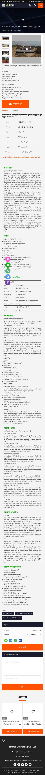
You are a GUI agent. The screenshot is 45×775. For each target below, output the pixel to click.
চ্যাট (40, 5)
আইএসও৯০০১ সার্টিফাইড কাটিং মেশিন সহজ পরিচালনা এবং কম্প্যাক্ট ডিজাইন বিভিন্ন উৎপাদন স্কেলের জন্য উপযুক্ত (12, 723)
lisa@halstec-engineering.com (14, 1)
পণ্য (7, 26)
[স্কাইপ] (10, 641)
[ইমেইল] (20, 641)
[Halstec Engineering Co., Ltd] (10, 5)
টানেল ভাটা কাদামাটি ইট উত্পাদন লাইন (12, 618)
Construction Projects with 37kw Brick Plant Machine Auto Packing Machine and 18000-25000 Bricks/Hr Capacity (32, 723)
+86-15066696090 (37, 1)
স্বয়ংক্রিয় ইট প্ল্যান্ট (15, 26)
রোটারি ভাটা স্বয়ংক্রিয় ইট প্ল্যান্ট (24, 613)
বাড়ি (3, 26)
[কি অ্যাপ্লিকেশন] (15, 640)
